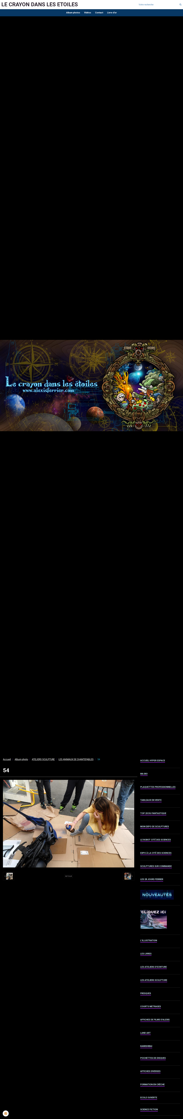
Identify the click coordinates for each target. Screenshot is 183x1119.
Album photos (73, 12)
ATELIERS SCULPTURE (43, 759)
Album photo (21, 759)
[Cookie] (6, 1113)
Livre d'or (112, 12)
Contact (99, 12)
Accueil (7, 759)
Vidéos (87, 12)
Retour (68, 876)
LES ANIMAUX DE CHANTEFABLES (76, 759)
